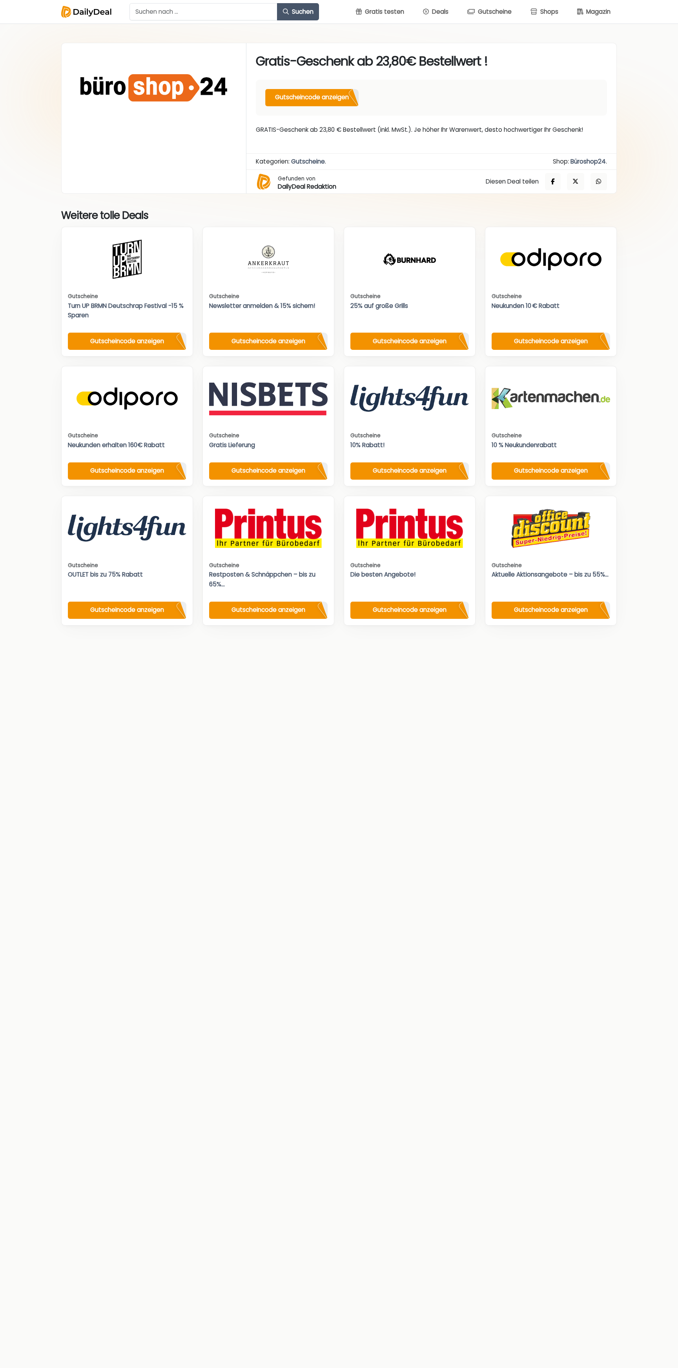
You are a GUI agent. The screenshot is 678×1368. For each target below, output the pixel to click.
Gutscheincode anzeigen (312, 97)
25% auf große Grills (379, 306)
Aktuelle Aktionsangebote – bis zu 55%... (550, 574)
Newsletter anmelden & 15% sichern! (262, 306)
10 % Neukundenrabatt (524, 445)
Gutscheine (308, 161)
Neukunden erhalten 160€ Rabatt (116, 445)
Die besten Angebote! (383, 574)
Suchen (301, 11)
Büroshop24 (588, 161)
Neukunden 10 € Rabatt (526, 306)
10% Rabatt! (367, 445)
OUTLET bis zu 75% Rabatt (105, 574)
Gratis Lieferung (232, 445)
